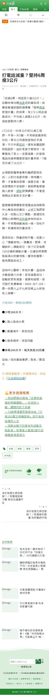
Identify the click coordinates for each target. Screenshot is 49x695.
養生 (13, 9)
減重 (22, 103)
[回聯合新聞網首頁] (4, 4)
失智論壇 (24, 9)
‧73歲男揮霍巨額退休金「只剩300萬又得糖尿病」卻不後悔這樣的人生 (24, 416)
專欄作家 (39, 684)
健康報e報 (26, 666)
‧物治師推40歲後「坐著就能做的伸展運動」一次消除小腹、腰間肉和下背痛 (23, 402)
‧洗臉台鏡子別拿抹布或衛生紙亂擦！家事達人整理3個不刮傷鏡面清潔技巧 (24, 430)
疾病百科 (10, 684)
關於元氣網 (13, 679)
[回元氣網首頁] (10, 3)
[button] (45, 9)
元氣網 (10, 69)
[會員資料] (41, 3)
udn (4, 69)
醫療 (35, 9)
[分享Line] (18, 14)
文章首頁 (29, 684)
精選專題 (37, 679)
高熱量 (23, 219)
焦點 (4, 9)
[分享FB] (6, 14)
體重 (42, 107)
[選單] (45, 3)
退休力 (19, 684)
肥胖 (22, 144)
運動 (19, 191)
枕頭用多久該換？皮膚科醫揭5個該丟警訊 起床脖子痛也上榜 (28, 21)
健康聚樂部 (25, 679)
